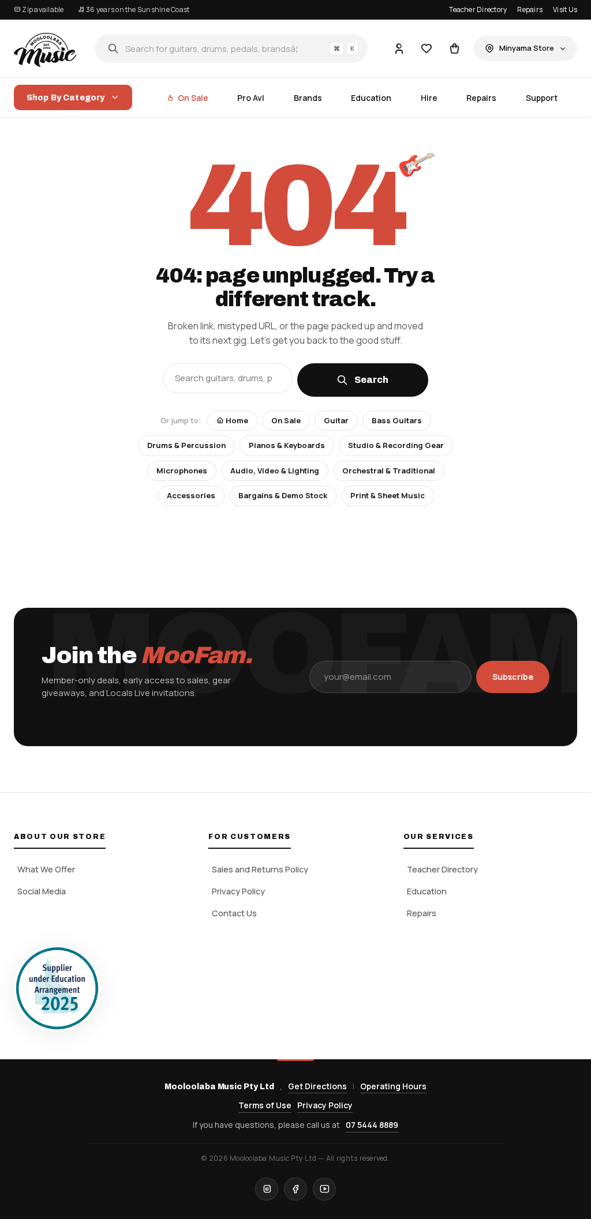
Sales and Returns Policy (260, 869)
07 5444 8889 (372, 1124)
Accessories (191, 495)
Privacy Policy (238, 891)
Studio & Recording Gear (396, 445)
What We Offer (46, 869)
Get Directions (317, 1086)
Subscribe (512, 676)
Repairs (530, 9)
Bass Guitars (397, 420)
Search (371, 380)
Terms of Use (264, 1105)
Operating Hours (393, 1086)
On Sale (193, 97)
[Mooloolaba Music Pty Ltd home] (45, 48)
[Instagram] (266, 1189)
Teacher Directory (478, 9)
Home (236, 420)
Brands (308, 97)
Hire (429, 97)
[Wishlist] (426, 48)
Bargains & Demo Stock (282, 495)
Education (371, 97)
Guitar (336, 420)
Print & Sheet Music (387, 495)
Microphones (181, 470)
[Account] (399, 48)
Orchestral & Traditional (388, 470)
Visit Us (565, 9)
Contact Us (234, 913)
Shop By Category (65, 97)
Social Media (41, 891)
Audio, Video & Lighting (274, 470)
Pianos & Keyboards (287, 445)
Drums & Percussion (186, 445)
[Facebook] (295, 1189)
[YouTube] (324, 1189)
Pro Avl (250, 97)
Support (542, 97)
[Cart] (454, 48)
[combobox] (231, 48)
